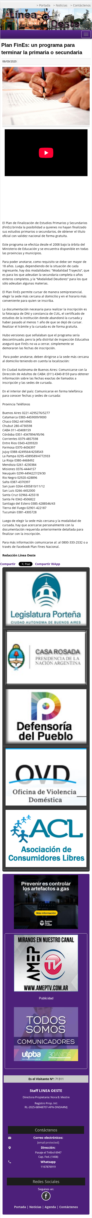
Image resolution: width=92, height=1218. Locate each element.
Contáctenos (68, 1207)
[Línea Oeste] (46, 19)
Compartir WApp (47, 564)
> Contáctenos (80, 5)
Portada (20, 1207)
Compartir (7, 564)
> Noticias (60, 5)
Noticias (35, 1207)
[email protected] (48, 1142)
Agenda (50, 1207)
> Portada (43, 5)
